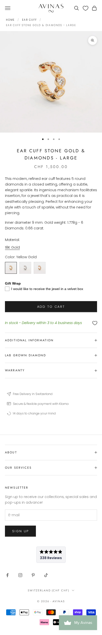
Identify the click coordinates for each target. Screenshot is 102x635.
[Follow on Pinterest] (33, 575)
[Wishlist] (85, 8)
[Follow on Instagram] (20, 575)
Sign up (20, 531)
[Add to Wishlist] (51, 323)
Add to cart (51, 306)
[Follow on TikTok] (46, 575)
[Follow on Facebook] (7, 575)
